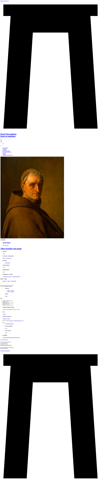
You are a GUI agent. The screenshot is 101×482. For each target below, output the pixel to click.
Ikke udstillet (7, 262)
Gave (6, 328)
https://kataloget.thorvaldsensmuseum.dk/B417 (11, 337)
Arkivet (4, 153)
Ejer (3, 322)
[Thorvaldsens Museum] (50, 416)
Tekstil (8, 290)
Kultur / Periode (6, 320)
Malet (6, 296)
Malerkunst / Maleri (6, 318)
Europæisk (11, 320)
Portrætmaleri (8, 258)
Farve (8, 291)
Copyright (5, 149)
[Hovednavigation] (0, 145)
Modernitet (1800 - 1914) (18, 320)
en (3, 143)
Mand (9, 281)
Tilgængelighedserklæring (7, 155)
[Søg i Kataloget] (0, 140)
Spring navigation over (4, 0)
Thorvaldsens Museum (9, 323)
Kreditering (5, 148)
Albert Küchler (13, 281)
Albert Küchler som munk (11, 249)
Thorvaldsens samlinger (7, 276)
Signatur (4, 314)
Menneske (5, 281)
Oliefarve (12, 291)
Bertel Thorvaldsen (6, 150)
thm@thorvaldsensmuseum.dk (6, 345)
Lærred (12, 290)
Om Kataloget (5, 147)
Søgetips (4, 154)
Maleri (4, 258)
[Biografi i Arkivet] (3, 245)
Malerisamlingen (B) (16, 276)
